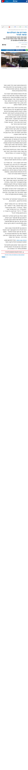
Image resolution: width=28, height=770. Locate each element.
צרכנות (21, 29)
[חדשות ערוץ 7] (14, 1)
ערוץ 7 (24, 29)
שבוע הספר (22, 46)
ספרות (16, 46)
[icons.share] (2, 1)
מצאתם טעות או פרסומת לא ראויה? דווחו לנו (13, 254)
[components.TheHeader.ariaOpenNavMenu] (23, 1)
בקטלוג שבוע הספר (20, 240)
